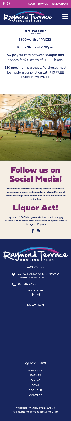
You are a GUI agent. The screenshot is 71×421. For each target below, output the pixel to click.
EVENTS (35, 375)
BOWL (35, 385)
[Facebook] (4, 3)
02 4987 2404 (27, 284)
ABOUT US (35, 390)
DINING (35, 380)
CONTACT (35, 395)
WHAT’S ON (35, 371)
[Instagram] (8, 3)
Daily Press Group (43, 408)
